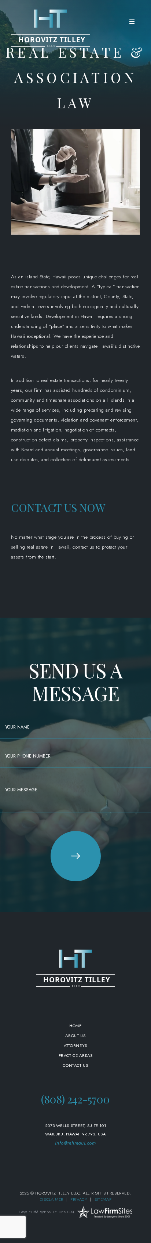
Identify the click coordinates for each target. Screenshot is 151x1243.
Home (75, 1026)
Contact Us (75, 1065)
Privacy (78, 1199)
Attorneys (75, 1045)
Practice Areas (76, 1055)
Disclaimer (51, 1199)
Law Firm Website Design (46, 1212)
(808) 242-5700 (75, 1099)
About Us (75, 1035)
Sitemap (103, 1199)
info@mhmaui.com (75, 1142)
